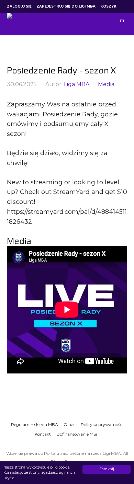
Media (106, 84)
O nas (69, 424)
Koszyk (108, 6)
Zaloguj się (19, 6)
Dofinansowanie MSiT (77, 434)
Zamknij (106, 469)
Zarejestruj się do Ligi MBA (66, 6)
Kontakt (43, 434)
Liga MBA (76, 84)
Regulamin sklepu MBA (34, 424)
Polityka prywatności (102, 424)
